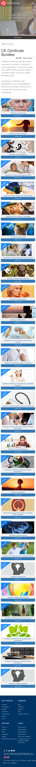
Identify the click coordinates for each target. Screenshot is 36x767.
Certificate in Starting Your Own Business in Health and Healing (18, 427)
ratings (31, 760)
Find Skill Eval (5, 714)
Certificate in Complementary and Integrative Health (18, 556)
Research (20, 709)
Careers (4, 736)
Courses (4, 704)
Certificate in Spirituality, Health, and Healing (18, 363)
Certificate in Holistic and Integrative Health (18, 175)
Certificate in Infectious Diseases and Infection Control (18, 341)
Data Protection (22, 729)
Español (14, 763)
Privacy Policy (22, 727)
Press (3, 732)
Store (19, 711)
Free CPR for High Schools (9, 739)
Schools (4, 709)
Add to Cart (18, 115)
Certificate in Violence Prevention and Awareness (18, 258)
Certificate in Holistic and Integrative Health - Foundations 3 (18, 470)
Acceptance (5, 734)
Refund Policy (22, 734)
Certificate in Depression (18, 576)
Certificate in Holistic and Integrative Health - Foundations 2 (18, 639)
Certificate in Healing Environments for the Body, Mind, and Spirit (18, 513)
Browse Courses (8, 44)
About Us (4, 727)
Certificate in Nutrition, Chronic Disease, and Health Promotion (18, 384)
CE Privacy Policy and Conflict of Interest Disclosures (24, 740)
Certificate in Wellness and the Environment (18, 618)
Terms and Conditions (24, 736)
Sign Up (4, 716)
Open (34, 316)
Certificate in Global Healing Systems (18, 278)
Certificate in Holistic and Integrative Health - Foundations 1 (18, 662)
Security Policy (22, 732)
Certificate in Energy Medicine (18, 154)
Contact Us (21, 707)
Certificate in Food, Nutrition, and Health (18, 216)
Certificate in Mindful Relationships (18, 597)
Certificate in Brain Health (18, 237)
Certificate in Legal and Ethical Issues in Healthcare (18, 406)
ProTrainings (22, 753)
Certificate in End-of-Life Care (18, 134)
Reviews (4, 729)
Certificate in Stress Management (18, 449)
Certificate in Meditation (18, 492)
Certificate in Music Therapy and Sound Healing (18, 196)
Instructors (5, 711)
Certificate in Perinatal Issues (18, 535)
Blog (19, 704)
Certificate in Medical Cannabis (18, 683)
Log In (3, 718)
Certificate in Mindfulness (18, 320)
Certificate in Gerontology (18, 113)
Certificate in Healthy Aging (18, 299)
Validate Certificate (23, 714)
